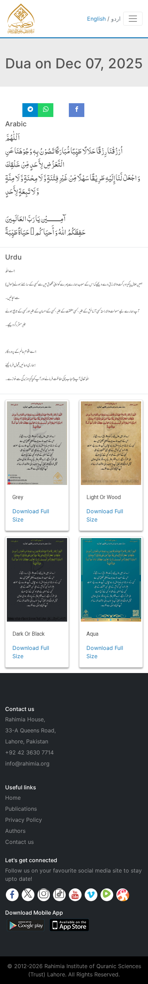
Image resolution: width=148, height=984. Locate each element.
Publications (21, 808)
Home (13, 797)
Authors (15, 830)
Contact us (19, 841)
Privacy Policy (23, 819)
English (96, 18)
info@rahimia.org (27, 763)
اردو (115, 18)
